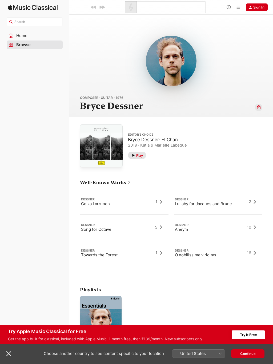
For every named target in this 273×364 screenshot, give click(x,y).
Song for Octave (96, 229)
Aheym (181, 229)
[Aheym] (218, 227)
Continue (248, 353)
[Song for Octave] (124, 227)
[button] (34, 36)
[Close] (8, 353)
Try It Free (248, 335)
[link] (105, 182)
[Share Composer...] (258, 107)
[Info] (228, 7)
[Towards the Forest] (124, 253)
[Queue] (238, 7)
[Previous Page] (74, 227)
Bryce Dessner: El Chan (153, 139)
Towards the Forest (99, 254)
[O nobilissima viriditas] (218, 253)
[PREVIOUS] (93, 7)
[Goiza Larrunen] (124, 202)
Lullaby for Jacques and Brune (203, 203)
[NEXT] (102, 7)
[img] (33, 7)
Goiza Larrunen (95, 203)
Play (139, 155)
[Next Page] (267, 227)
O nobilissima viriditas (195, 254)
